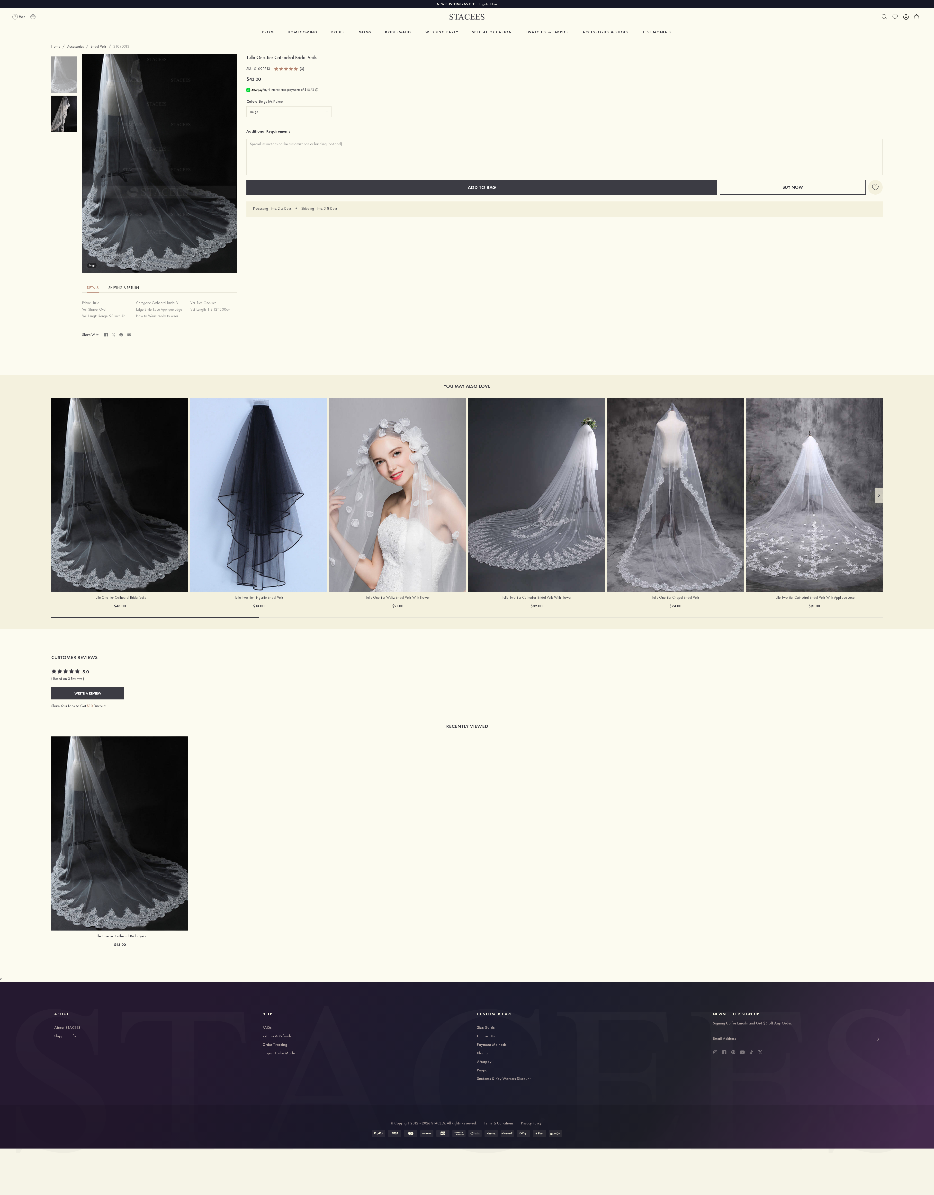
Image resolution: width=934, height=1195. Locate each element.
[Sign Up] (877, 1038)
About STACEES (67, 1028)
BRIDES (338, 32)
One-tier (210, 302)
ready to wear (168, 316)
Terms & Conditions (498, 1123)
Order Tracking (274, 1045)
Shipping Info (65, 1036)
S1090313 (121, 46)
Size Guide (486, 1028)
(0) (302, 69)
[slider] (286, 69)
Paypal (482, 1070)
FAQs (266, 1028)
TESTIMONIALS (657, 32)
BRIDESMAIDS (398, 32)
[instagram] (715, 1052)
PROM (268, 32)
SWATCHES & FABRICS (547, 32)
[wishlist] (895, 17)
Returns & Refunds (276, 1036)
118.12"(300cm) (219, 309)
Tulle (95, 302)
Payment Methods (491, 1045)
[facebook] (724, 1052)
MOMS (365, 32)
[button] (879, 495)
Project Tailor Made (278, 1053)
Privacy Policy (531, 1123)
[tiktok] (751, 1052)
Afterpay (484, 1062)
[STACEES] (467, 17)
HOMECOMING (303, 32)
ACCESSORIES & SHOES (606, 32)
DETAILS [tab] (93, 287)
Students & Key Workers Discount (504, 1079)
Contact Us (486, 1036)
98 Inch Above (120, 316)
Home (55, 46)
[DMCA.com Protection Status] (555, 1133)
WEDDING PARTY (441, 32)
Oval (102, 309)
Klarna (482, 1053)
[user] (905, 17)
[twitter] (760, 1052)
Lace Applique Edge (167, 309)
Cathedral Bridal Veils (167, 302)
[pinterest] (733, 1052)
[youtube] (742, 1052)
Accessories (75, 46)
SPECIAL (492, 32)
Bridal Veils (98, 46)
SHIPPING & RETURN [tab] (123, 287)
